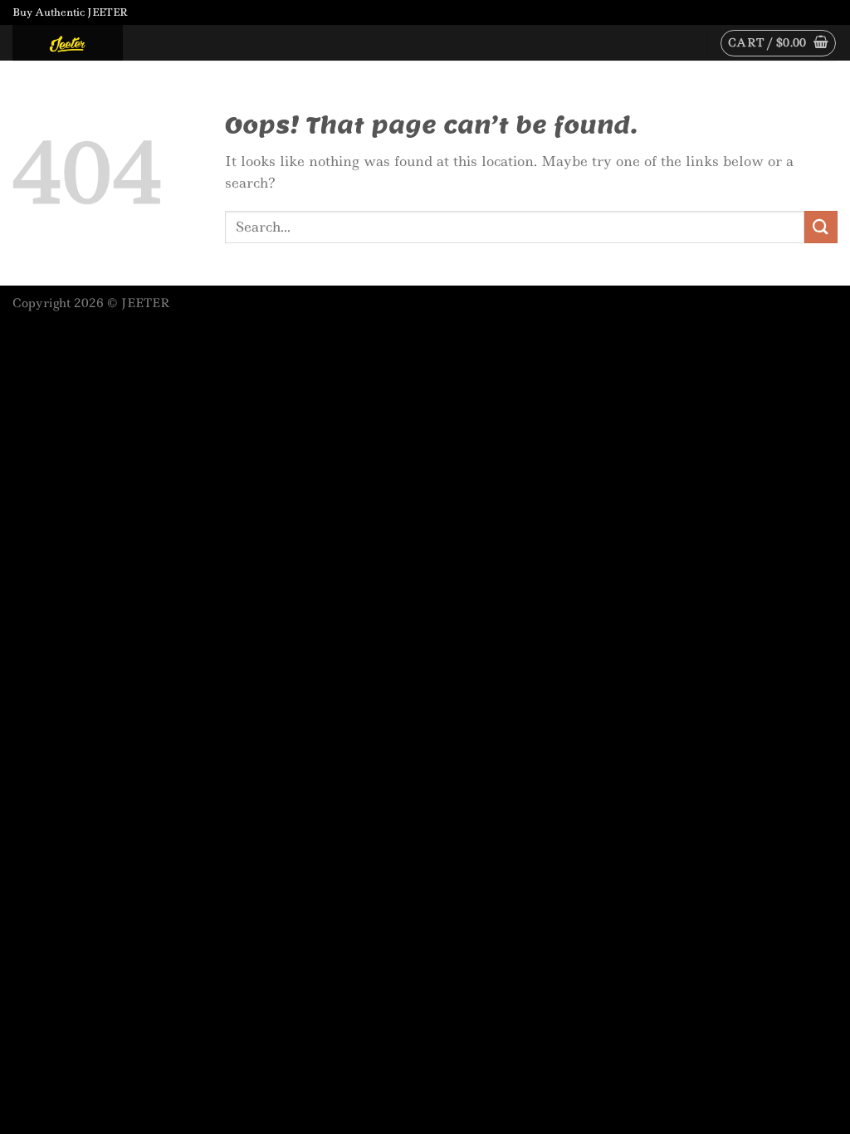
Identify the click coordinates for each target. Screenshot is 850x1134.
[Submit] (821, 227)
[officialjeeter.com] (95, 43)
